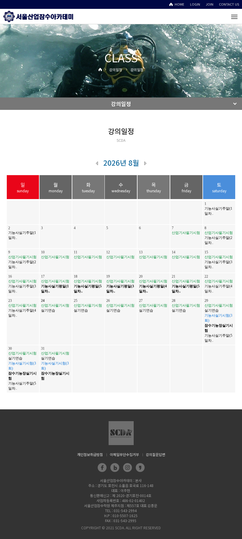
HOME (179, 4)
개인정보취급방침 (90, 454)
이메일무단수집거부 (124, 454)
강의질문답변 (155, 454)
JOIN (209, 4)
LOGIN (195, 4)
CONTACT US (229, 4)
